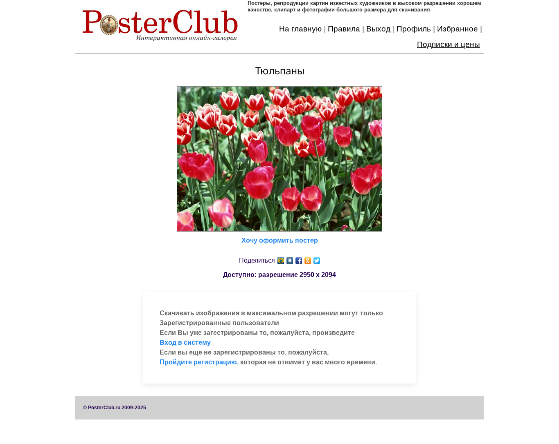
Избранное (457, 29)
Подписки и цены (448, 44)
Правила (344, 29)
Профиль (414, 29)
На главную (300, 29)
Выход (378, 29)
